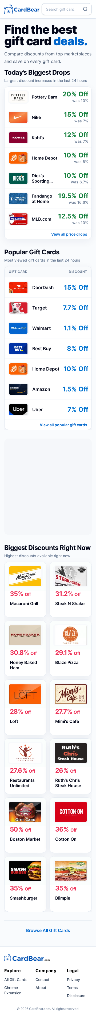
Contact (42, 979)
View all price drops (69, 234)
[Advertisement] (48, 487)
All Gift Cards (15, 979)
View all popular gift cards (63, 424)
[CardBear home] (21, 9)
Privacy (73, 979)
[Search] (85, 9)
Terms (72, 987)
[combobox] (67, 9)
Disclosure (76, 995)
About (40, 987)
